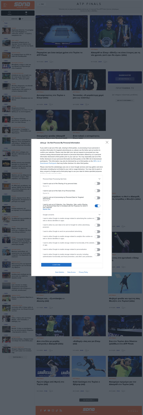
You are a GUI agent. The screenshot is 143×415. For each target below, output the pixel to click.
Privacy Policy (83, 272)
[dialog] (71, 207)
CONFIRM (56, 265)
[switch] (97, 183)
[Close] (108, 143)
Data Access (71, 272)
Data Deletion (59, 272)
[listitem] (71, 179)
